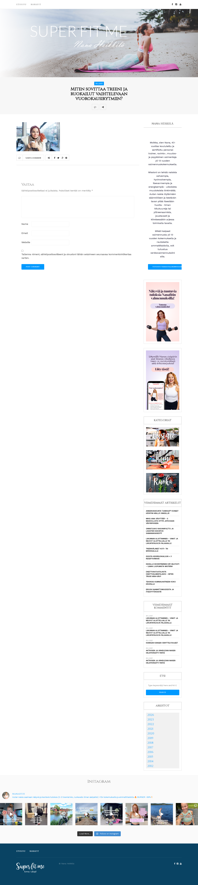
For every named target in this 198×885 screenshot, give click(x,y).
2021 (150, 729)
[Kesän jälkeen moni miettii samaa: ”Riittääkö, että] (162, 814)
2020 (150, 733)
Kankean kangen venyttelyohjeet (162, 643)
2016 (150, 752)
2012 (150, 766)
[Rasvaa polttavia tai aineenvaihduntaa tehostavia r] (11, 814)
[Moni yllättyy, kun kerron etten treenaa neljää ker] (36, 814)
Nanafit (36, 4)
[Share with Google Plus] (122, 107)
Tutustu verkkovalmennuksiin (167, 267)
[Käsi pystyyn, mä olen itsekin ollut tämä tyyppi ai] (137, 814)
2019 (150, 738)
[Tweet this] (115, 107)
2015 (150, 757)
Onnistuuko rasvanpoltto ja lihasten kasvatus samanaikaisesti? (160, 531)
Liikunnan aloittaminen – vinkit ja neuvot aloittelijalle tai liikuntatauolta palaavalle (162, 541)
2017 (150, 747)
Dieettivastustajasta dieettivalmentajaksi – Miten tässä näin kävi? (159, 574)
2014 (150, 761)
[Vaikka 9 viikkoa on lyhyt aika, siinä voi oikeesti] (187, 814)
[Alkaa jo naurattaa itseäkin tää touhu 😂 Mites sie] (86, 814)
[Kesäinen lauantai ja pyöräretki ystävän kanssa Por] (61, 814)
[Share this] (109, 107)
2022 (150, 724)
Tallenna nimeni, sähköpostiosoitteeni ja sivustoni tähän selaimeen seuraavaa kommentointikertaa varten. (76, 256)
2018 (150, 743)
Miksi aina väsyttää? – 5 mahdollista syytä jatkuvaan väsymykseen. (160, 521)
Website (25, 242)
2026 (150, 715)
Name (24, 224)
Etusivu (21, 4)
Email (24, 233)
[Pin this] (128, 107)
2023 (150, 719)
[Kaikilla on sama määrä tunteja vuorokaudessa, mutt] (111, 814)
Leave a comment (33, 158)
